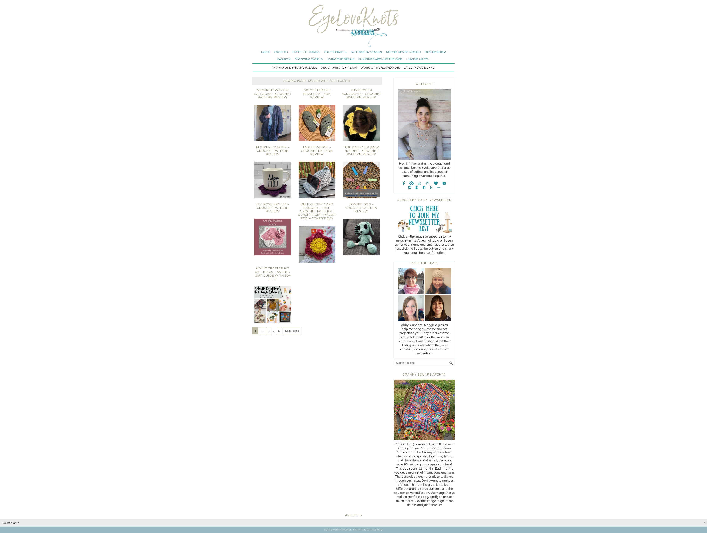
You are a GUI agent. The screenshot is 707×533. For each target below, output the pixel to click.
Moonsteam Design (375, 530)
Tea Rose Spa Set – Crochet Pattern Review (272, 208)
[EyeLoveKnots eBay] (439, 187)
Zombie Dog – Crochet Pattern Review (361, 208)
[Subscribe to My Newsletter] (424, 219)
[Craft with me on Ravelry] (427, 183)
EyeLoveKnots (353, 26)
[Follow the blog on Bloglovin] (436, 183)
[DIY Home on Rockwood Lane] (417, 187)
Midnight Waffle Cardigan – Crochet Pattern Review (272, 93)
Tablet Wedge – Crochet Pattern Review (317, 151)
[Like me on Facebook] (404, 183)
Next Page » (292, 330)
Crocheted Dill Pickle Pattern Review (317, 93)
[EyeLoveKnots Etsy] (431, 187)
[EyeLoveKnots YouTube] (444, 183)
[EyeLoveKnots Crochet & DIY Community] (409, 187)
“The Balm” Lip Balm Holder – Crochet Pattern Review (361, 151)
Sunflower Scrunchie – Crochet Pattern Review (361, 93)
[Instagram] (419, 183)
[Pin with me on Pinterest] (411, 183)
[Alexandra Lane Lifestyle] (424, 187)
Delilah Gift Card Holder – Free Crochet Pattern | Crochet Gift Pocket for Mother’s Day (317, 211)
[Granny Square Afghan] (424, 410)
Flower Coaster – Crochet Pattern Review (272, 151)
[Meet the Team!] (424, 294)
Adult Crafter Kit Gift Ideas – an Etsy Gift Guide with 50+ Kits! (273, 274)
